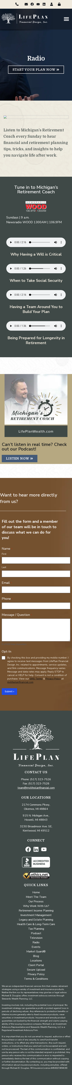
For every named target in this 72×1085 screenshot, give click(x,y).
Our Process (36, 901)
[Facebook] (32, 4)
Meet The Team (36, 897)
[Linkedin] (43, 4)
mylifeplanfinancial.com (20, 682)
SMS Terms (36, 678)
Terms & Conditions (36, 979)
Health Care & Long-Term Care (36, 924)
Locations (36, 961)
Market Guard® (36, 951)
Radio (36, 942)
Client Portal (36, 965)
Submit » (9, 691)
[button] (66, 19)
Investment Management (36, 915)
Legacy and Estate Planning (36, 920)
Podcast (36, 933)
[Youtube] (38, 4)
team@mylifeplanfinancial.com (36, 788)
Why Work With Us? (36, 906)
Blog (36, 956)
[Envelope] (26, 4)
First (4, 554)
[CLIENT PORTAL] (52, 4)
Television (36, 938)
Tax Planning (36, 929)
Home (36, 892)
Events (36, 947)
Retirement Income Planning (36, 911)
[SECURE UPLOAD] (60, 4)
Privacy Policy (53, 678)
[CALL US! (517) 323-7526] (17, 4)
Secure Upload (36, 970)
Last (4, 567)
